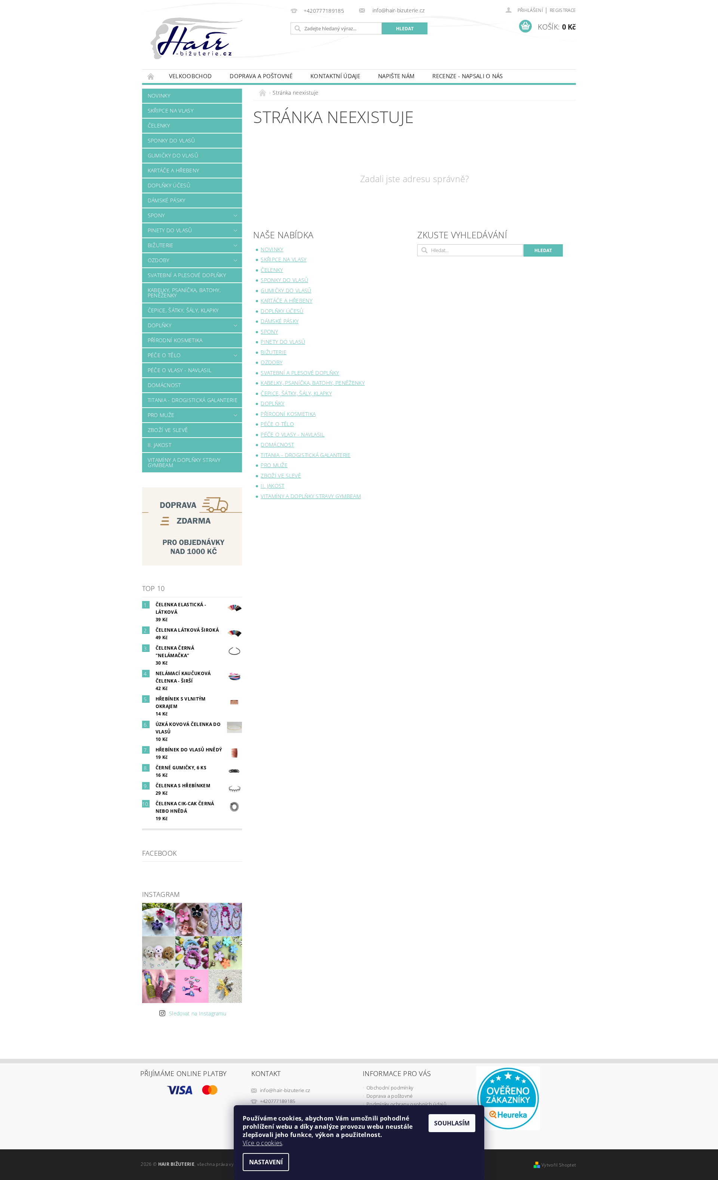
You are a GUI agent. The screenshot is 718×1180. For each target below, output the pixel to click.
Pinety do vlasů (170, 230)
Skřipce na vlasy (170, 110)
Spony (156, 215)
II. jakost (159, 444)
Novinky (159, 95)
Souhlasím (452, 1123)
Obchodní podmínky (389, 1087)
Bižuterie (161, 245)
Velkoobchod (190, 76)
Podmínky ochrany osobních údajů (406, 1104)
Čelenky (159, 125)
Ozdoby (158, 260)
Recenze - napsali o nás (467, 76)
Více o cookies (262, 1143)
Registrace (563, 10)
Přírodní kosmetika (175, 340)
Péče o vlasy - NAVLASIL (179, 370)
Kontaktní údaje (335, 76)
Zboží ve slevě (168, 429)
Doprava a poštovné (261, 76)
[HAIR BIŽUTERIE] (213, 45)
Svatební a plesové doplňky (187, 275)
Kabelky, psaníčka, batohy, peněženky (184, 292)
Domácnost (164, 385)
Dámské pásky (166, 200)
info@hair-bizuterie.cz (285, 1090)
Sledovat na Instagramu (197, 1013)
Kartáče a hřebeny (173, 170)
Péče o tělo (164, 355)
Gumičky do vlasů (173, 155)
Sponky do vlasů (171, 140)
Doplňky (159, 325)
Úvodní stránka (151, 76)
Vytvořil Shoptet (558, 1165)
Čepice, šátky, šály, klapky (183, 310)
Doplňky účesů (169, 185)
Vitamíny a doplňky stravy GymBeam (184, 462)
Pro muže (161, 415)
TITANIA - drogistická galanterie (192, 400)
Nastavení (266, 1162)
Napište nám (396, 76)
